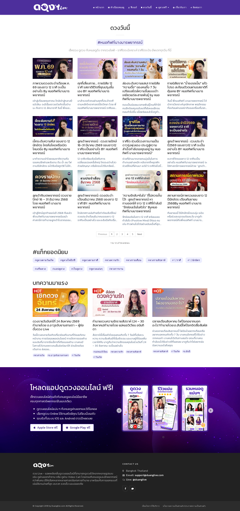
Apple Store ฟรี (47, 427)
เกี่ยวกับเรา (181, 7)
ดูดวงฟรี (162, 7)
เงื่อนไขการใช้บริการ (151, 506)
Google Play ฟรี (80, 427)
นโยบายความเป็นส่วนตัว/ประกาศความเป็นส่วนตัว (184, 506)
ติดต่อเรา (197, 7)
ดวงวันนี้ (147, 7)
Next (139, 234)
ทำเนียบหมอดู (117, 7)
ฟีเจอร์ (134, 7)
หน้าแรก (100, 7)
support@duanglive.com (149, 475)
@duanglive (139, 479)
